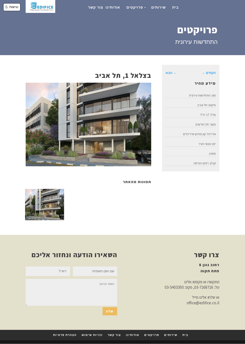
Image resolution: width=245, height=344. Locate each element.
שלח (110, 311)
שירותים (158, 7)
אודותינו (112, 7)
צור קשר (95, 7)
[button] (12, 7)
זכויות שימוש (92, 334)
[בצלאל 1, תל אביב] (44, 218)
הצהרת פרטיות (65, 334)
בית (175, 7)
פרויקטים (134, 7)
